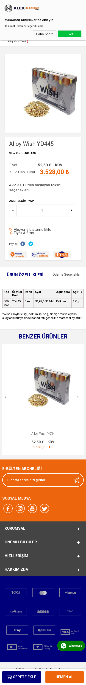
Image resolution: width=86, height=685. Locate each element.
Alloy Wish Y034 (43, 433)
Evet (70, 34)
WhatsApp (75, 645)
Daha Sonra (44, 34)
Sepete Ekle (24, 677)
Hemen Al (64, 677)
